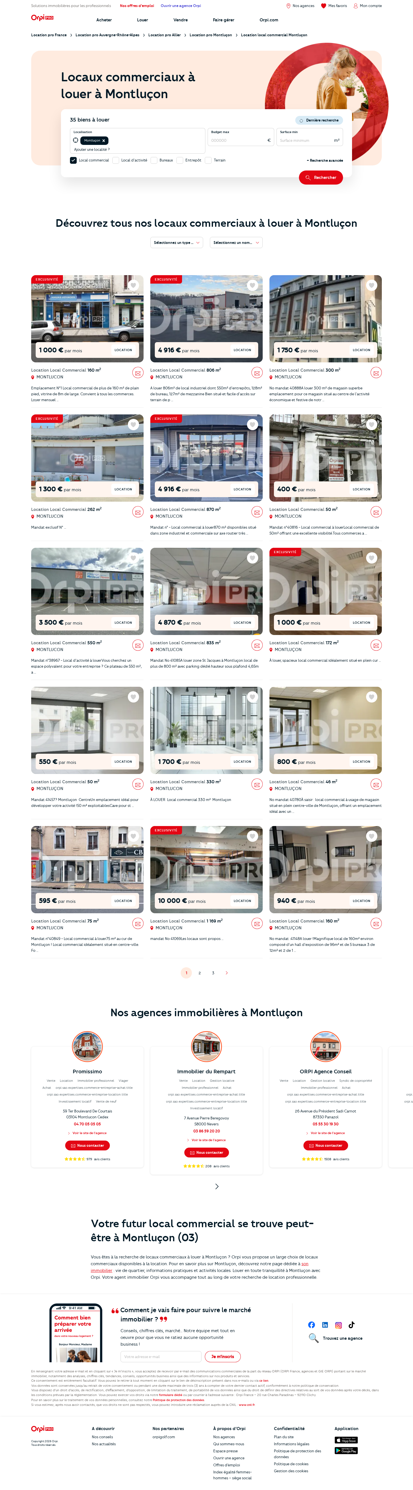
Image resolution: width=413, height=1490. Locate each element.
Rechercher (325, 177)
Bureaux (166, 160)
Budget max (220, 132)
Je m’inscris (223, 1356)
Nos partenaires (168, 1428)
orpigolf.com (164, 1437)
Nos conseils (102, 1437)
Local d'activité (134, 160)
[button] (103, 140)
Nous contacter (90, 1145)
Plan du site (284, 1437)
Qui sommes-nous (228, 1444)
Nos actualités (104, 1444)
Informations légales (291, 1444)
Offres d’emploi (226, 1465)
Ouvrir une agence (228, 1458)
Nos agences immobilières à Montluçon (206, 1012)
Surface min (289, 132)
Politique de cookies (291, 1464)
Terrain (220, 160)
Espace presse (225, 1451)
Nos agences (224, 1437)
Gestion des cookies (291, 1471)
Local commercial (94, 160)
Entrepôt (193, 160)
